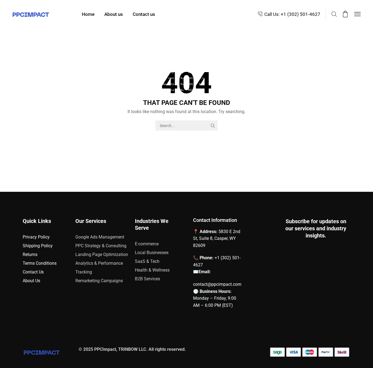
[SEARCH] (213, 125)
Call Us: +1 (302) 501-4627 (292, 14)
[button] (334, 14)
